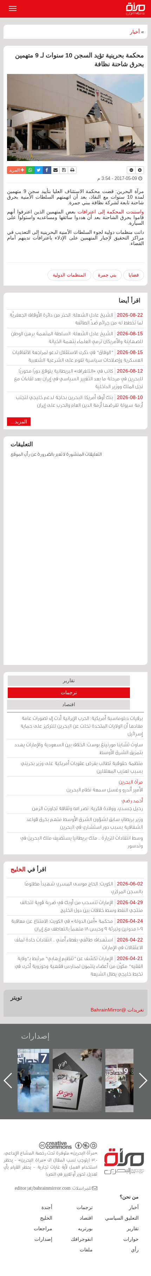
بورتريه (85, 1228)
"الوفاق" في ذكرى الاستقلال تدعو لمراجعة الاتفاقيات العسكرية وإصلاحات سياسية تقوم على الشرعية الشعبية (77, 355)
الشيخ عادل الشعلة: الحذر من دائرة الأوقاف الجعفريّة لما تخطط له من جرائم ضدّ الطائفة (76, 318)
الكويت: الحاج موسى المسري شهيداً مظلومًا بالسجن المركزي (84, 887)
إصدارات (35, 1036)
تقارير (69, 680)
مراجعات (43, 1228)
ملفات (86, 1249)
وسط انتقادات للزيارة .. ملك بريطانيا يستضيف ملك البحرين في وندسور (81, 841)
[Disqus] (75, 565)
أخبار (135, 32)
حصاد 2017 (68, 1056)
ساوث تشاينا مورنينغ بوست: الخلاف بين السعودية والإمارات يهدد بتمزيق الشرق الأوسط (78, 748)
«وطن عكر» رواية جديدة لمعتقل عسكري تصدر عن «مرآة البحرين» (121, 1069)
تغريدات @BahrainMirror (117, 1010)
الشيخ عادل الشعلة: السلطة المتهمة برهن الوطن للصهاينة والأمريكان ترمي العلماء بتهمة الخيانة (77, 337)
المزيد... (19, 421)
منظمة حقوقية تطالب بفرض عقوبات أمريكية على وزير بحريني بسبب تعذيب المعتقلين (82, 766)
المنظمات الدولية (69, 275)
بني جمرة (107, 275)
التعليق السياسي (122, 1218)
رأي (135, 1249)
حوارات (131, 1239)
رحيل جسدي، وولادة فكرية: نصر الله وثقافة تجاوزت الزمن (87, 804)
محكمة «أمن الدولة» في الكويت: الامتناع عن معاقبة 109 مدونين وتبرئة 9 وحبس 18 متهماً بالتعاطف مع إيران (77, 924)
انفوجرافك (82, 1239)
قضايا (134, 275)
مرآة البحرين (137, 9)
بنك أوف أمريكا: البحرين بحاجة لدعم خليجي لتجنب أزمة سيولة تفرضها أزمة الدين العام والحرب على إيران (79, 401)
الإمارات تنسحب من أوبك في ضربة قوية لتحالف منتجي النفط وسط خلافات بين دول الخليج (81, 906)
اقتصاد (68, 704)
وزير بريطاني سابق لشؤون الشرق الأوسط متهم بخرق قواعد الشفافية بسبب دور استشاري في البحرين (84, 822)
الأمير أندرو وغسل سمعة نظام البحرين (104, 785)
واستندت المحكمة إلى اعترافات (111, 211)
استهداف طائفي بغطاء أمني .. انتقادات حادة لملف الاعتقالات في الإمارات (78, 943)
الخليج (18, 869)
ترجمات (69, 692)
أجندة (46, 1207)
